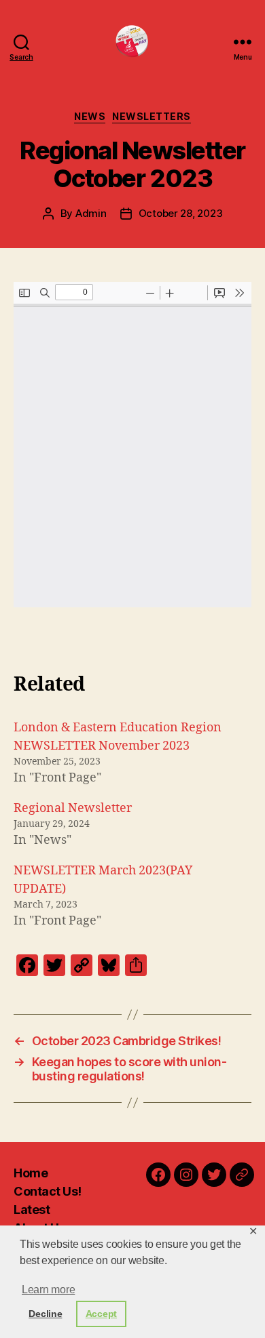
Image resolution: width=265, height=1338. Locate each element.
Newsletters (151, 116)
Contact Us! (48, 1191)
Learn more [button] (48, 1289)
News (89, 116)
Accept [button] (101, 1313)
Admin (91, 213)
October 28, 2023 (181, 213)
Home (31, 1173)
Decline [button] (45, 1313)
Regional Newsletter (73, 808)
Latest (32, 1209)
